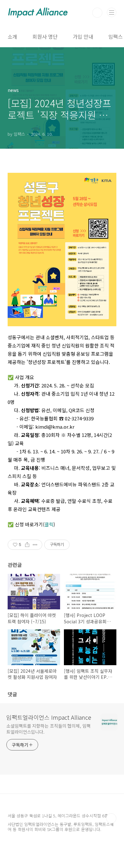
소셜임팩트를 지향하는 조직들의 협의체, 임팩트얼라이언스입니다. (48, 729)
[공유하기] (27, 544)
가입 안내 (83, 36)
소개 (12, 36)
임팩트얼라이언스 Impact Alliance (48, 717)
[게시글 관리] (35, 544)
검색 (97, 12)
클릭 (49, 524)
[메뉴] (111, 12)
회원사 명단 (45, 36)
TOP (111, 818)
